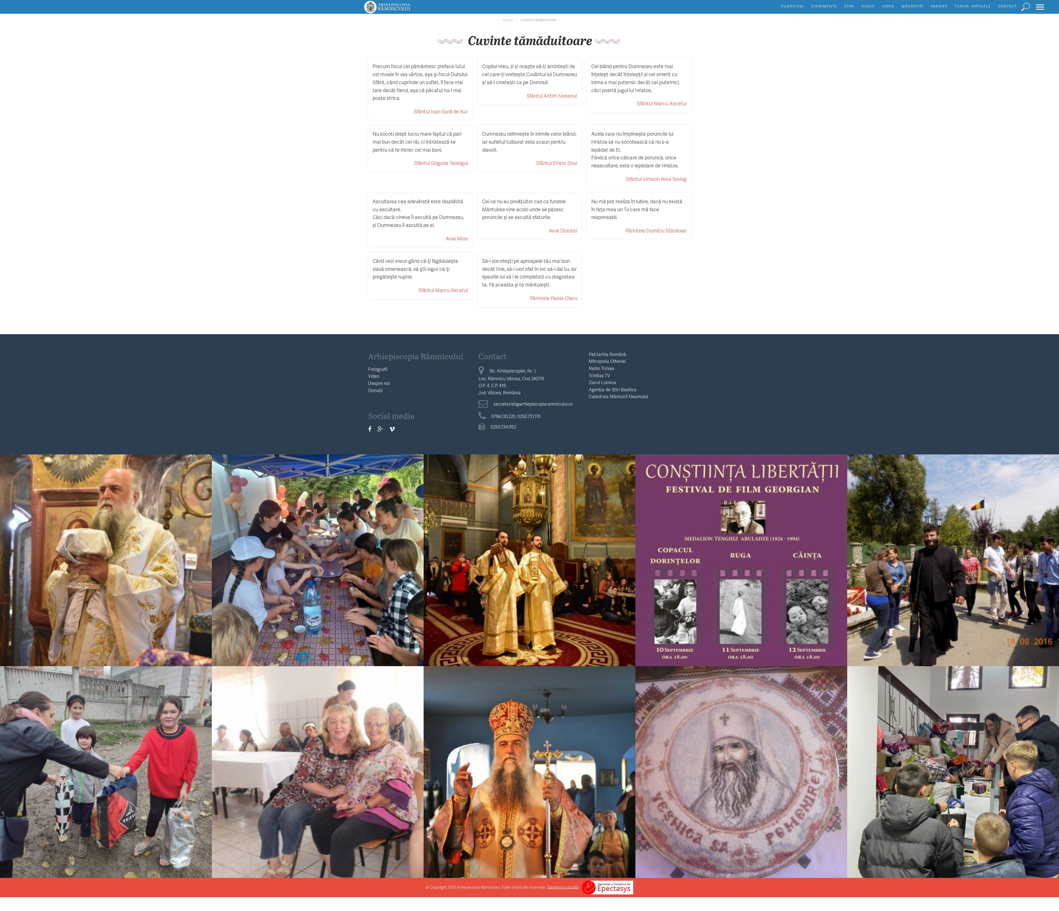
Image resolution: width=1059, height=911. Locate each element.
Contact (1007, 6)
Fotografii (377, 369)
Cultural (741, 542)
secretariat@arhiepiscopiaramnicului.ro (533, 404)
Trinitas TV (599, 375)
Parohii (939, 6)
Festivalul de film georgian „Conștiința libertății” (741, 552)
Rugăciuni (792, 6)
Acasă (508, 20)
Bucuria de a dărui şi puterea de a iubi (318, 764)
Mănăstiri (913, 6)
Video (888, 6)
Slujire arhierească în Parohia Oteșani (106, 552)
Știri (849, 6)
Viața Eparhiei (106, 542)
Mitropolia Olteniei (607, 361)
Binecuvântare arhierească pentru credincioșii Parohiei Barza (529, 764)
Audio (868, 6)
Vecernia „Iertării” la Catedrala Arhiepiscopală (529, 552)
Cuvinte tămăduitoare (538, 20)
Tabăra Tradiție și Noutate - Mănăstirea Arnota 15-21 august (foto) (953, 552)
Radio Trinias (601, 368)
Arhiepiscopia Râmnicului (415, 356)
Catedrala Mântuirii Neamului (618, 396)
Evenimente (824, 6)
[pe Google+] (380, 428)
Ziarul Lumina (602, 382)
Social (105, 753)
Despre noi (379, 383)
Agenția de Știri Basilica (613, 389)
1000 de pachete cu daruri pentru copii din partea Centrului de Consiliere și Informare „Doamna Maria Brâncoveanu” (953, 769)
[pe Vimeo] (392, 428)
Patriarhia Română (607, 354)
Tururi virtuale (973, 6)
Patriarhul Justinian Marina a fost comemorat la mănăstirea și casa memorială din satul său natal (741, 769)
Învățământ (953, 542)
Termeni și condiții (562, 886)
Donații (375, 390)
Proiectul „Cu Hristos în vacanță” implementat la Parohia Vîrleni (318, 552)
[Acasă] (399, 9)
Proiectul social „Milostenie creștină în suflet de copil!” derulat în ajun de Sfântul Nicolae (105, 769)
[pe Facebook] (369, 428)
